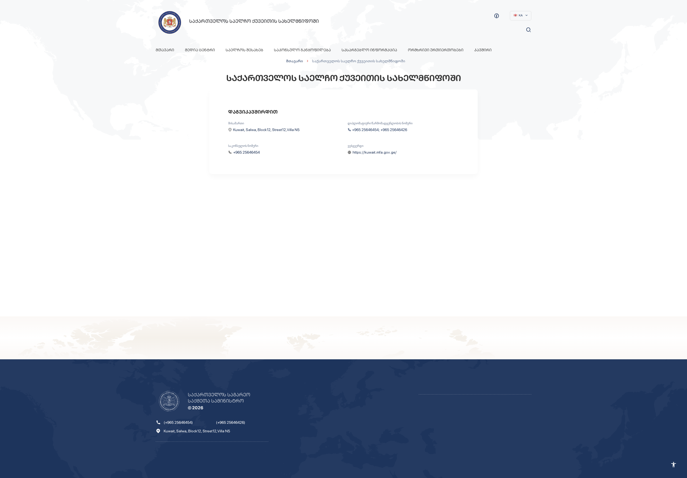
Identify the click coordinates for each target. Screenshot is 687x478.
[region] (343, 249)
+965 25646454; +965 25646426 (379, 130)
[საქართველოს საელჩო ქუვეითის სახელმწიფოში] (170, 22)
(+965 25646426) (230, 422)
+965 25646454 (246, 152)
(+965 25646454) (178, 422)
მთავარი (165, 50)
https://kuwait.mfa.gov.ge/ (375, 152)
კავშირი (483, 50)
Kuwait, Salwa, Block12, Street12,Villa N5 (266, 130)
